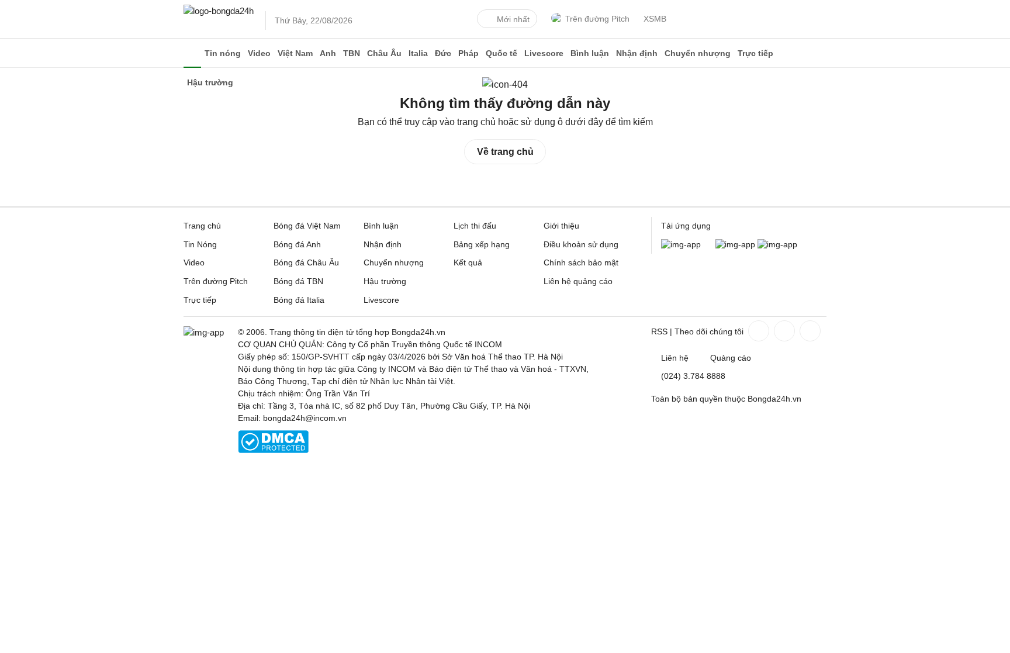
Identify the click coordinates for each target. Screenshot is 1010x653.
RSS (659, 331)
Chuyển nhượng (698, 53)
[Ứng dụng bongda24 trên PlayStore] (735, 244)
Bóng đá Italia (299, 300)
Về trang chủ (505, 152)
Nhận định (637, 53)
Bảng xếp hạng (482, 244)
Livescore (543, 53)
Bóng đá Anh (297, 244)
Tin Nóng (200, 244)
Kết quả (468, 262)
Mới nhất (513, 19)
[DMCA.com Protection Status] (273, 450)
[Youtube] (809, 330)
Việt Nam (295, 53)
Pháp (468, 53)
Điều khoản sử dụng (581, 244)
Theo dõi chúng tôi (709, 331)
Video (259, 53)
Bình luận (589, 53)
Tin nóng (223, 53)
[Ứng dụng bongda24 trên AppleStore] (777, 244)
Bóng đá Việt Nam (307, 225)
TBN (351, 53)
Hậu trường (385, 281)
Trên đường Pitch (597, 18)
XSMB (655, 18)
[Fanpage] (757, 330)
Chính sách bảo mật (581, 262)
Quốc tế (501, 53)
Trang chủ (202, 225)
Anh (328, 53)
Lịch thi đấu (475, 225)
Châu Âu (384, 53)
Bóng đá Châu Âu (306, 262)
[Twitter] (783, 330)
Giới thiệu (561, 225)
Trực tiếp (755, 53)
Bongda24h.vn (774, 398)
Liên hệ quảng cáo (578, 281)
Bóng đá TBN (298, 281)
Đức (443, 53)
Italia (418, 53)
